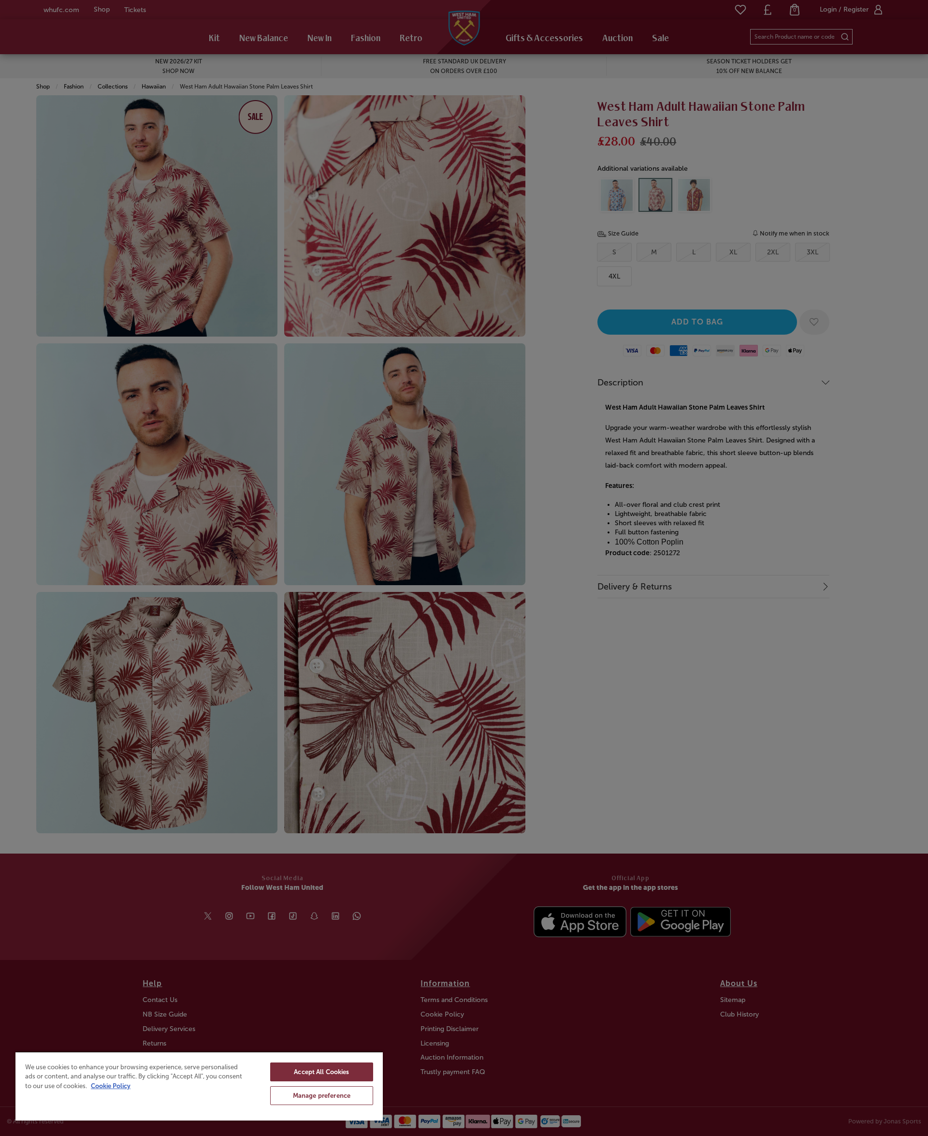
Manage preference (321, 1095)
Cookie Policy (110, 1086)
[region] (199, 1086)
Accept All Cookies (321, 1072)
